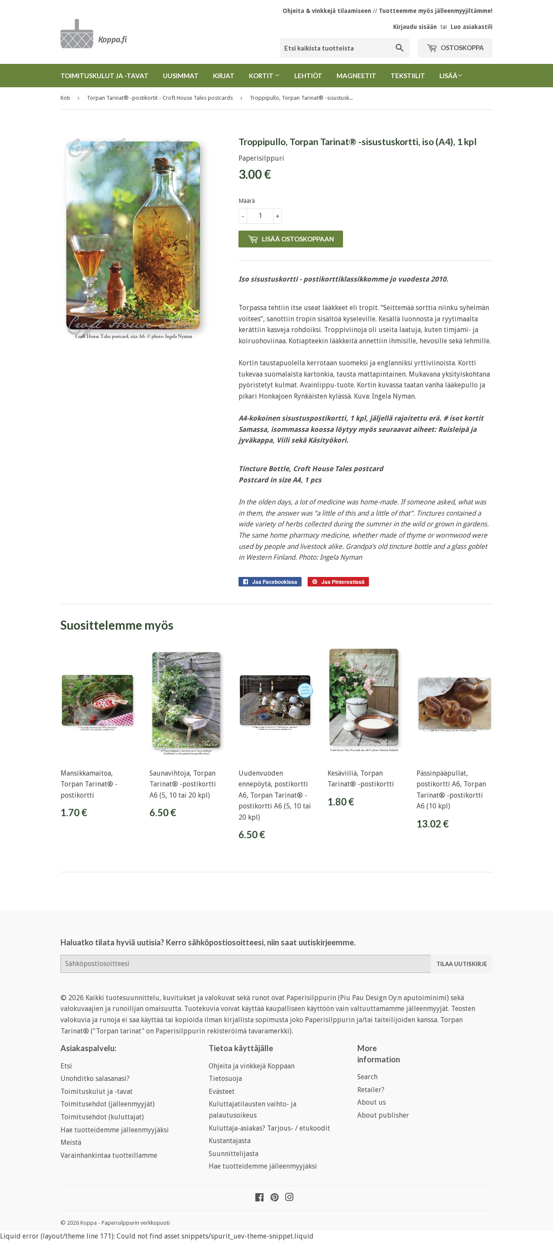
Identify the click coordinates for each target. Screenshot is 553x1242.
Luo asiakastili (472, 26)
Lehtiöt (308, 75)
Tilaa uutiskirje (461, 963)
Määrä (246, 200)
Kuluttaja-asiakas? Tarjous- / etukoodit (269, 1128)
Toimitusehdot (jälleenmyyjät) (107, 1104)
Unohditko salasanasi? (95, 1078)
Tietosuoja (225, 1078)
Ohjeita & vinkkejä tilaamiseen (327, 10)
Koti (65, 98)
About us (371, 1102)
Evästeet (222, 1091)
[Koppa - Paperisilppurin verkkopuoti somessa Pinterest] (274, 1198)
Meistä (70, 1142)
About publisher (383, 1115)
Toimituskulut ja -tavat (104, 75)
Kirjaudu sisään (415, 26)
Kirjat (224, 75)
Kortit (262, 75)
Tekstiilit (408, 75)
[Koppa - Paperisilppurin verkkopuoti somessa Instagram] (289, 1198)
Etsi (66, 1066)
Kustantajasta (230, 1141)
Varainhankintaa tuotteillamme (108, 1155)
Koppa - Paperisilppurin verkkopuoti (125, 1223)
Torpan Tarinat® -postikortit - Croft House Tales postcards (160, 98)
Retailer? (371, 1090)
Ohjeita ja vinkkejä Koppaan (252, 1066)
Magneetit (356, 75)
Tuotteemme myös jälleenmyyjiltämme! (436, 10)
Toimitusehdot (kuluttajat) (102, 1117)
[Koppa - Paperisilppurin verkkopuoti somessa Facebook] (259, 1198)
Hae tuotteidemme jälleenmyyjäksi (114, 1130)
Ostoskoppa (461, 47)
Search (367, 1077)
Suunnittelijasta (233, 1154)
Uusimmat (181, 75)
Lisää (448, 75)
